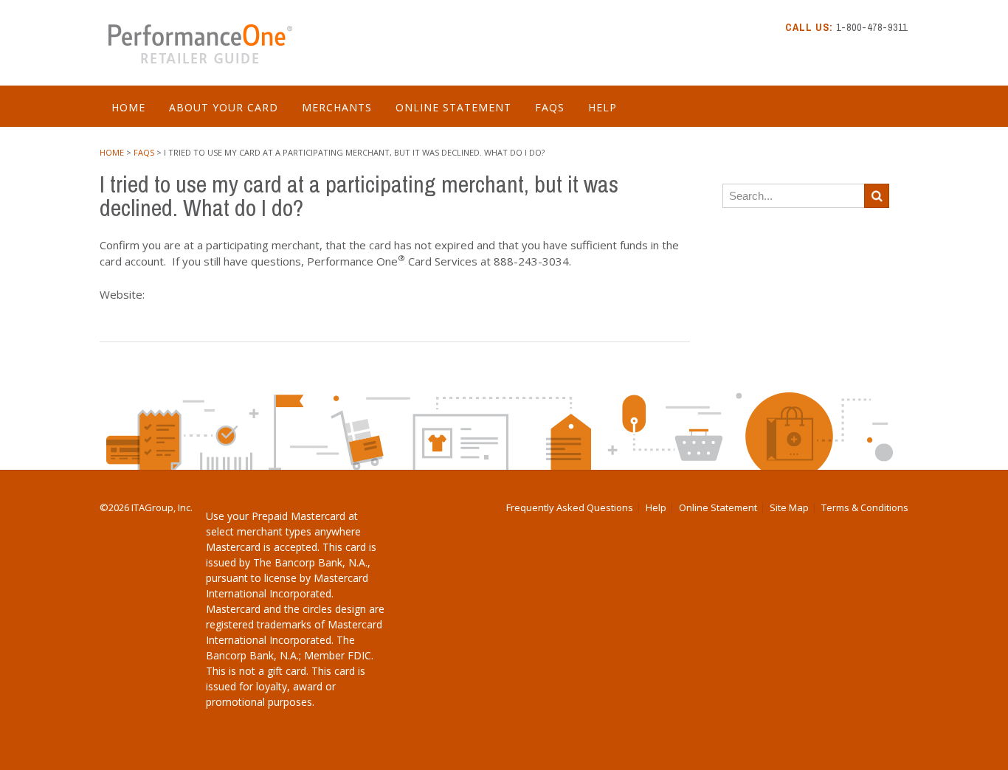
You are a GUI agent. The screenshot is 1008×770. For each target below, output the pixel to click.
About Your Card (223, 107)
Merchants (337, 107)
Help (602, 107)
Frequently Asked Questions (569, 508)
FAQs (550, 107)
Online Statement (453, 107)
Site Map (789, 508)
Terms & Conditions (864, 508)
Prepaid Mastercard (298, 516)
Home (128, 107)
